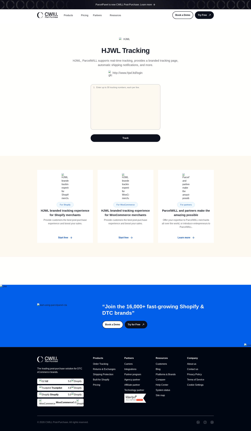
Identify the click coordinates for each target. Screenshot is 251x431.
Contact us (192, 369)
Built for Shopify (101, 379)
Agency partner (132, 379)
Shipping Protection (103, 374)
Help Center (162, 385)
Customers (161, 364)
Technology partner (134, 390)
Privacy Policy (194, 374)
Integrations (130, 369)
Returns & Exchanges (104, 369)
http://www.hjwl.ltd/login (127, 72)
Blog (158, 369)
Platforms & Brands (166, 374)
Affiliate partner (132, 385)
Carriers (128, 364)
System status (163, 390)
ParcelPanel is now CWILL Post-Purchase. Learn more (124, 4)
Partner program (132, 374)
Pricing (84, 15)
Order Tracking (100, 364)
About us (191, 364)
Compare (160, 379)
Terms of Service (195, 379)
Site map (160, 395)
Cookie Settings (195, 385)
